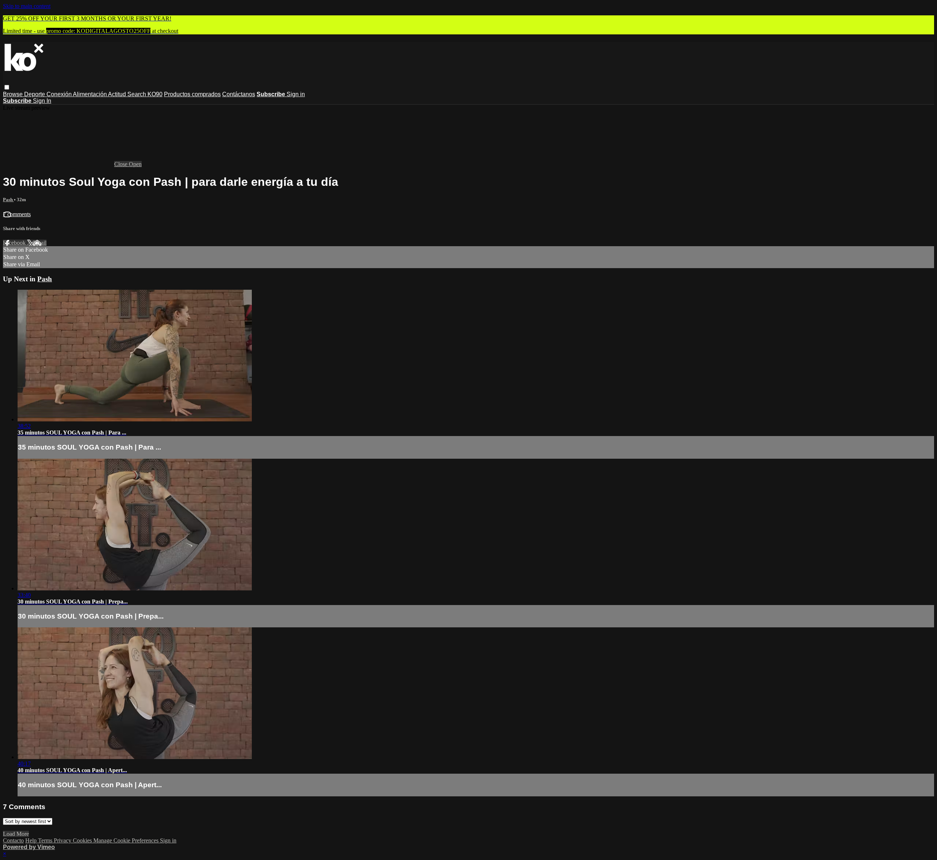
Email (39, 243)
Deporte (35, 94)
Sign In (42, 101)
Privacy (63, 840)
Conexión (59, 94)
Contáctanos (238, 94)
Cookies (83, 840)
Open (135, 164)
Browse (13, 94)
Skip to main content (27, 6)
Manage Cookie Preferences (126, 840)
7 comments (17, 214)
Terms (46, 840)
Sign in (296, 94)
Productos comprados (192, 94)
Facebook (15, 243)
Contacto (13, 840)
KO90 (155, 94)
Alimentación (90, 94)
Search (137, 94)
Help (31, 840)
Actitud (117, 94)
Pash (8, 199)
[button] (6, 87)
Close (121, 164)
